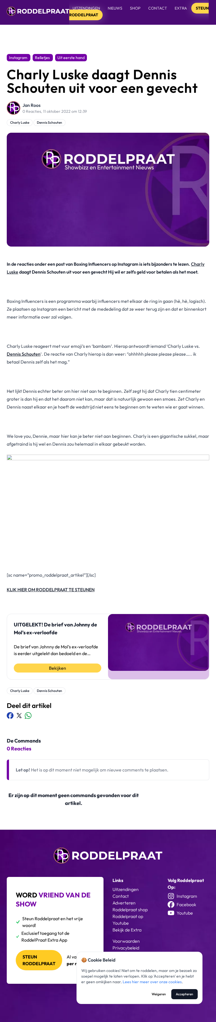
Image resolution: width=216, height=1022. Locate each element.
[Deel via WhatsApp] (28, 715)
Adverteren (124, 903)
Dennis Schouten (49, 122)
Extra (181, 8)
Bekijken (57, 668)
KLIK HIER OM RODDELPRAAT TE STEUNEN (50, 589)
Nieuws (115, 8)
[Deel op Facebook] (10, 715)
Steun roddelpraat (38, 960)
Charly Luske (19, 122)
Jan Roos (31, 105)
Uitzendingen (86, 8)
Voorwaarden (126, 941)
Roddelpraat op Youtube (127, 919)
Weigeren (159, 994)
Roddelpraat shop (130, 909)
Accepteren (184, 994)
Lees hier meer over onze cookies (152, 981)
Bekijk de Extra (126, 930)
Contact (157, 8)
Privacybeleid (125, 948)
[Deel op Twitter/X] (19, 715)
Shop (135, 8)
